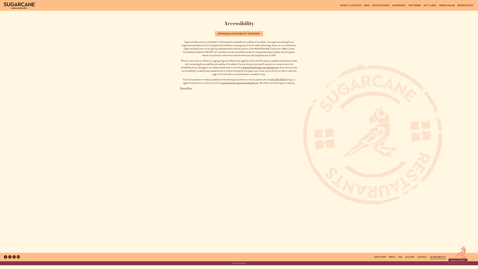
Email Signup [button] (458, 261)
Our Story (380, 257)
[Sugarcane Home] (20, 5)
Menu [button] (367, 5)
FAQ (400, 257)
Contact (422, 257)
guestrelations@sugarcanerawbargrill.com (261, 67)
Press (392, 257)
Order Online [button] (447, 5)
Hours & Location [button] (350, 5)
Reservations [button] (465, 5)
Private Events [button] (381, 5)
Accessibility (438, 257)
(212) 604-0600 (277, 79)
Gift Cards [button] (430, 5)
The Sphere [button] (414, 5)
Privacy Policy (186, 88)
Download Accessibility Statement (239, 34)
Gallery (410, 257)
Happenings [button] (399, 5)
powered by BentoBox (239, 263)
